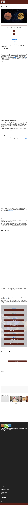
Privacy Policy (2, 500)
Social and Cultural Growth (14, 330)
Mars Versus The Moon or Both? (14, 339)
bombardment (16, 57)
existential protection (10, 210)
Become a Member (17, 361)
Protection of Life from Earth (14, 325)
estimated (12, 217)
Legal (1, 501)
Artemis (7, 298)
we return (24, 297)
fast (25, 57)
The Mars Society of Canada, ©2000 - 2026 (6, 504)
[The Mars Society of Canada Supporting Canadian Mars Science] (3, 2)
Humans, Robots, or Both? (14, 343)
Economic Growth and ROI (14, 315)
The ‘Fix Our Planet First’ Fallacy (14, 320)
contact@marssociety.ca (4, 492)
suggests (26, 138)
